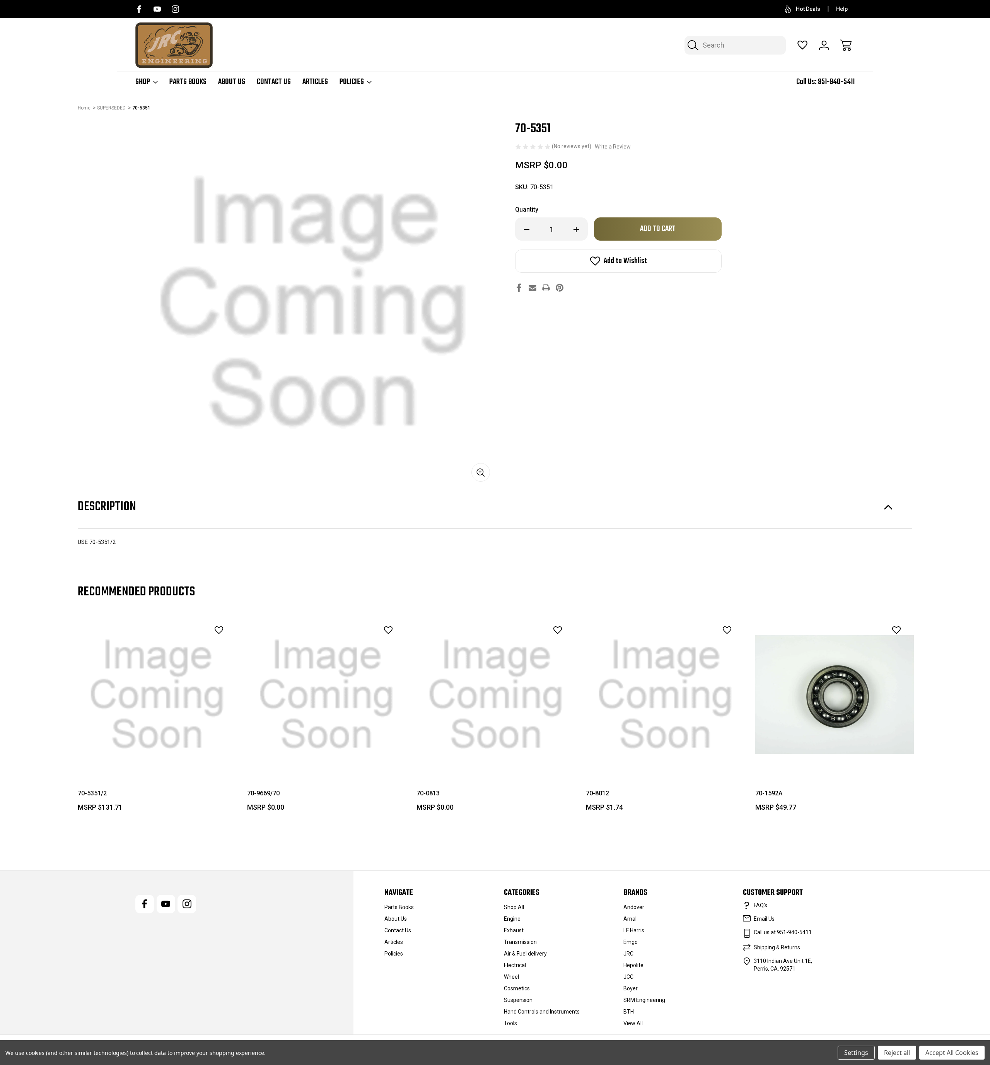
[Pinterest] (559, 288)
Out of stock (157, 756)
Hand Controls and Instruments (542, 1012)
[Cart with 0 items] (846, 45)
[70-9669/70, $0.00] (326, 694)
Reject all (897, 1052)
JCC (628, 977)
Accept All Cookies (951, 1052)
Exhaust (514, 930)
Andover (633, 907)
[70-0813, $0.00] (495, 694)
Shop (142, 82)
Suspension (518, 1000)
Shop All (514, 907)
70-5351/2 (92, 793)
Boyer (630, 988)
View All (633, 1023)
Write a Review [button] (613, 147)
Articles (315, 82)
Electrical (515, 965)
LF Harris (633, 930)
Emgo (630, 942)
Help (842, 9)
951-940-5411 (836, 82)
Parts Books (188, 82)
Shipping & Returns (777, 947)
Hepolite (633, 965)
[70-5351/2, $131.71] (157, 694)
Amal (630, 919)
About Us (231, 82)
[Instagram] (175, 9)
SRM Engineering (644, 1000)
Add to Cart (326, 756)
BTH (628, 1012)
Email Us (764, 919)
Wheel (511, 977)
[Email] (532, 288)
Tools (510, 1023)
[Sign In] (824, 45)
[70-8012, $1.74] (665, 694)
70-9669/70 (263, 793)
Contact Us (274, 82)
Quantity (526, 209)
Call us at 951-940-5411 (783, 932)
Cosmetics (517, 988)
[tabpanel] (157, 716)
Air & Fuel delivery (525, 953)
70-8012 (597, 793)
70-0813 (428, 793)
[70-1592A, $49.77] (834, 694)
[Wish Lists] (802, 45)
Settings (856, 1052)
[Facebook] (139, 9)
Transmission (520, 942)
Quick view (197, 647)
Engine (512, 919)
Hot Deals (808, 9)
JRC (628, 953)
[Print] (546, 288)
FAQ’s (760, 905)
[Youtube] (157, 9)
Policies (352, 82)
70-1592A (768, 793)
